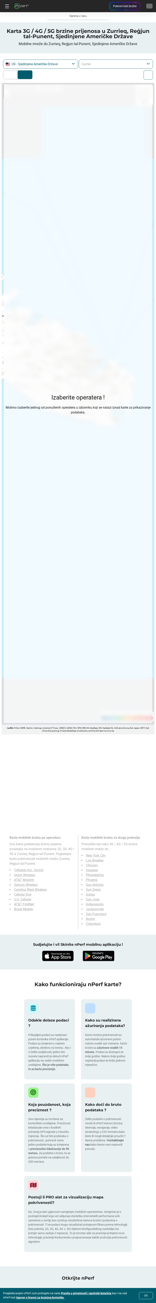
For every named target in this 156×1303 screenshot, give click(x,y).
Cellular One (22, 894)
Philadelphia (95, 875)
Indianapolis (95, 904)
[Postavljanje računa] (149, 6)
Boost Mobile (23, 909)
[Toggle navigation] (6, 6)
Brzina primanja (24, 74)
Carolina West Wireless (30, 890)
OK (146, 1295)
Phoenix (92, 880)
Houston (92, 870)
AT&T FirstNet (24, 904)
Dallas (90, 894)
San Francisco (96, 914)
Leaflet (10, 728)
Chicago (92, 865)
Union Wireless (24, 875)
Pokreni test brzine (124, 6)
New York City (96, 855)
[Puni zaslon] (148, 75)
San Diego (93, 890)
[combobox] (40, 64)
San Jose (92, 899)
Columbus (93, 924)
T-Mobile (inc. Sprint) (29, 870)
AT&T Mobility (24, 880)
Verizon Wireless (26, 885)
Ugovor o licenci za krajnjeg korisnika (40, 1297)
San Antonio (95, 885)
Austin (90, 919)
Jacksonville (95, 909)
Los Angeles (94, 860)
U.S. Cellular (22, 899)
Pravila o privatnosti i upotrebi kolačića (86, 1293)
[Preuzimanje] (57, 955)
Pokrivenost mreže (11, 74)
